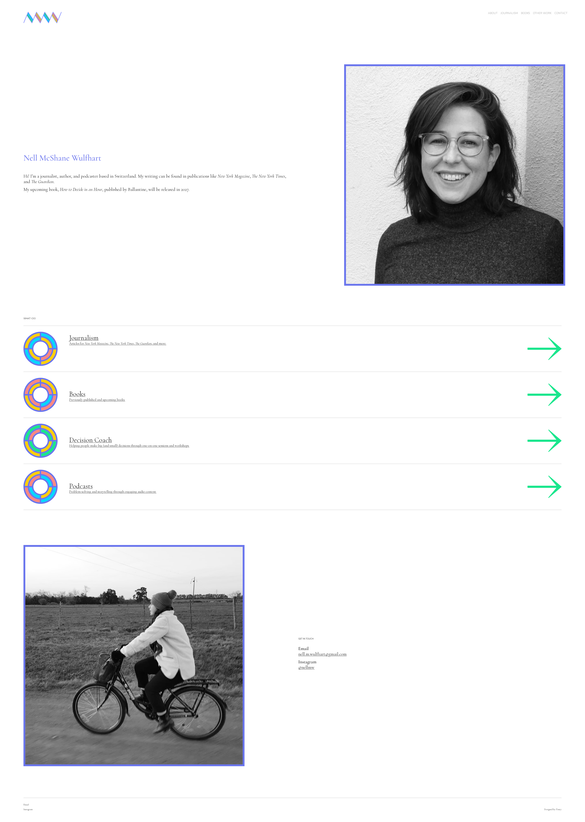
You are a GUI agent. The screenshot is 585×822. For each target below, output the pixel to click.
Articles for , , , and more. (117, 343)
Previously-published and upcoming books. (97, 400)
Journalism (83, 338)
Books (77, 394)
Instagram (28, 809)
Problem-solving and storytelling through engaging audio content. (112, 492)
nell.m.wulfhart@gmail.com (322, 654)
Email (26, 804)
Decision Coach (90, 440)
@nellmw (306, 667)
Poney (559, 809)
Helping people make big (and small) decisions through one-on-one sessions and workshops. (129, 446)
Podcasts (81, 486)
